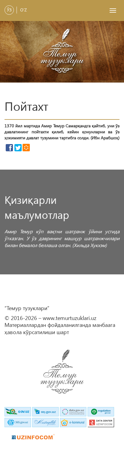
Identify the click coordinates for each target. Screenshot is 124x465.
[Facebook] (9, 147)
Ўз (9, 10)
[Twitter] (18, 147)
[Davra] (26, 147)
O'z (23, 10)
